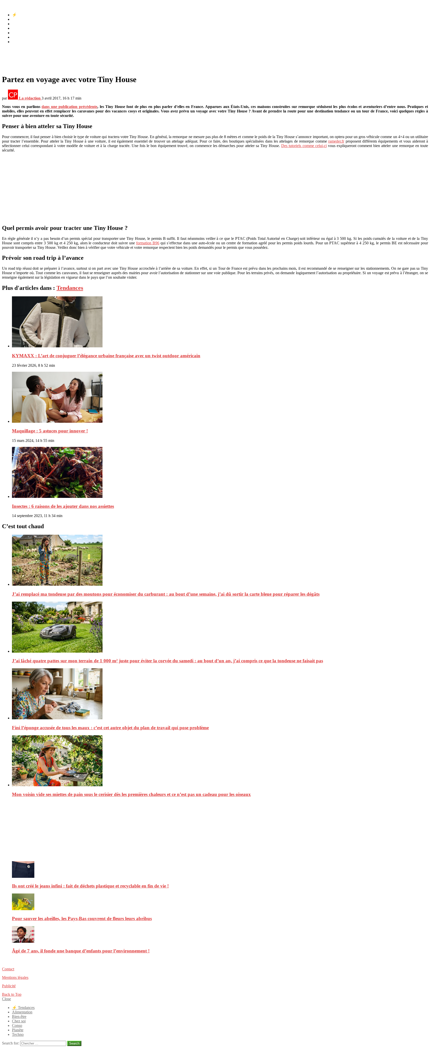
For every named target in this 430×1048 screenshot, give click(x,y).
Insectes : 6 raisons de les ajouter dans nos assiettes (63, 506)
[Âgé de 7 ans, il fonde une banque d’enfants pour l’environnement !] (220, 935)
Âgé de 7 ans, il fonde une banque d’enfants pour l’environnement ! (81, 950)
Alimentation (22, 19)
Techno (18, 42)
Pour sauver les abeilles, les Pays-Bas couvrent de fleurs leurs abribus (82, 918)
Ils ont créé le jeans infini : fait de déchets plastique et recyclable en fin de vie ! (90, 886)
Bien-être (19, 24)
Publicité (9, 986)
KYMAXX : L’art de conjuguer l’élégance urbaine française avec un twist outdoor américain (106, 355)
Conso (17, 33)
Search (74, 1043)
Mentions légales (15, 977)
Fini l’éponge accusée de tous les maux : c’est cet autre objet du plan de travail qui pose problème (110, 727)
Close (6, 999)
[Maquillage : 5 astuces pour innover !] (220, 398)
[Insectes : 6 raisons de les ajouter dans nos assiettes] (220, 473)
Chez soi (19, 28)
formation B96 (147, 243)
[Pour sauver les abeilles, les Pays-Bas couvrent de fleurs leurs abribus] (220, 902)
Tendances (69, 288)
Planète (17, 37)
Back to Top (11, 994)
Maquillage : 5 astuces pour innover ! (50, 430)
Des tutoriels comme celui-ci (303, 146)
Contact (8, 969)
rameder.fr (336, 141)
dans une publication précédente (69, 107)
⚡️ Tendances (23, 15)
